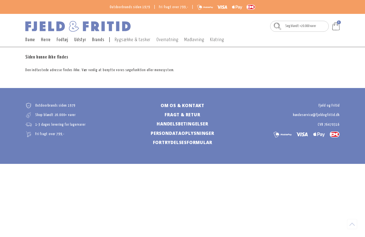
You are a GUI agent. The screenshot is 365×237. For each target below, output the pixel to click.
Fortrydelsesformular (182, 142)
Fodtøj (62, 39)
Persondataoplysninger (182, 133)
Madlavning (194, 39)
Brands (98, 39)
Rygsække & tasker (133, 39)
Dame (30, 39)
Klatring (217, 39)
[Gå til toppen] (352, 224)
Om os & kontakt (182, 105)
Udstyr (80, 39)
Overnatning (167, 39)
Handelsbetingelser (182, 124)
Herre (46, 39)
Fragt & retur (182, 115)
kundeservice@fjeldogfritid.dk (316, 115)
